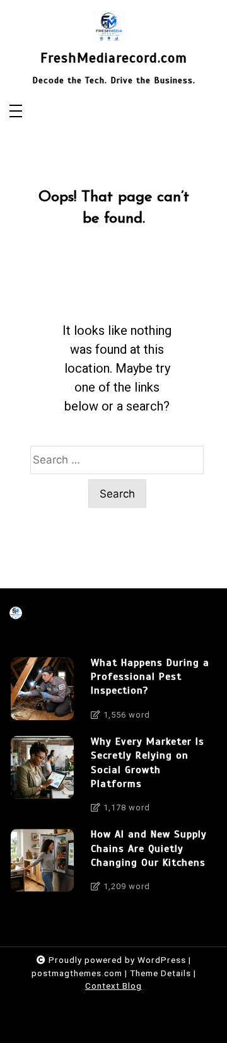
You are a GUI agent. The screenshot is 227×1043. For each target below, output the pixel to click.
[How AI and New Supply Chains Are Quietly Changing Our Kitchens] (42, 864)
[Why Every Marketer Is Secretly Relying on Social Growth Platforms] (42, 778)
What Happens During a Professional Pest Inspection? (150, 676)
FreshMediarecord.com (113, 58)
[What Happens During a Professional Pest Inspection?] (42, 692)
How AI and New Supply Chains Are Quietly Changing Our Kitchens (149, 848)
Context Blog (113, 986)
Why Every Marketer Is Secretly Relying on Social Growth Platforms (147, 762)
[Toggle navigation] (15, 111)
